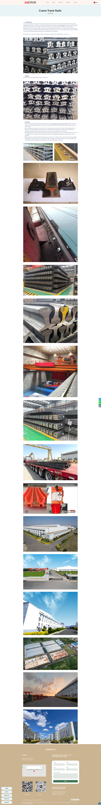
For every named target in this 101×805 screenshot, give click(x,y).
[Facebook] (76, 800)
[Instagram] (78, 800)
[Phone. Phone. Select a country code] (68, 769)
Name (67, 762)
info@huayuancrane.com (60, 791)
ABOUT (6, 791)
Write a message (56, 772)
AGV (73, 802)
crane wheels (62, 25)
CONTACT (6, 802)
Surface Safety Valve (29, 803)
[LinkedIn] (74, 800)
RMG (66, 123)
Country (55, 762)
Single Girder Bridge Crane (30, 802)
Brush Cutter (49, 802)
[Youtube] (72, 800)
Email (54, 767)
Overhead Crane (55, 123)
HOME (6, 788)
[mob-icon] (100, 399)
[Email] (100, 406)
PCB (37, 802)
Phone (67, 767)
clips (52, 34)
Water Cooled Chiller (42, 802)
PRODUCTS (6, 795)
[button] (100, 401)
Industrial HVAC (62, 802)
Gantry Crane (62, 123)
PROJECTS (6, 798)
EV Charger (55, 802)
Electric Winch (68, 802)
